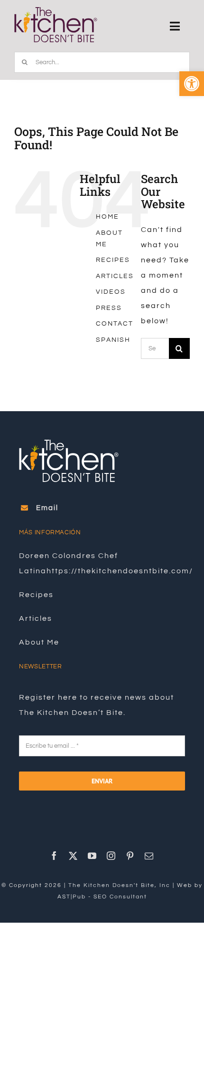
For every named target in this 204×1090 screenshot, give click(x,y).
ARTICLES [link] (115, 276)
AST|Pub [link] (71, 897)
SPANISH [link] (113, 340)
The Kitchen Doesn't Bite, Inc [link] (119, 885)
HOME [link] (107, 216)
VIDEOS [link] (111, 292)
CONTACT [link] (114, 323)
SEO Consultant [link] (120, 897)
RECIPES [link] (113, 260)
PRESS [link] (109, 308)
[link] (191, 83)
